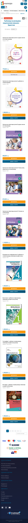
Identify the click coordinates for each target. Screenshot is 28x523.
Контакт (3, 494)
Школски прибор (23, 10)
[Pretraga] (22, 4)
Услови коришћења (5, 465)
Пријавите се (4, 484)
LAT (23, 0)
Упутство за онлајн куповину (8, 463)
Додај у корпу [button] (14, 118)
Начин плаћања (5, 475)
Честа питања (4, 469)
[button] (1, 10)
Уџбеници (6, 10)
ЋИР (26, 0)
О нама (2, 492)
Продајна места (4, 498)
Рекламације (4, 486)
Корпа (3, 7)
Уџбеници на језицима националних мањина (10, 13)
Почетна (2, 12)
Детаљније (14, 71)
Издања (7, 12)
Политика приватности (6, 496)
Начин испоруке (5, 477)
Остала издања (13, 10)
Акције (2, 500)
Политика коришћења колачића (8, 467)
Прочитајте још (14, 74)
